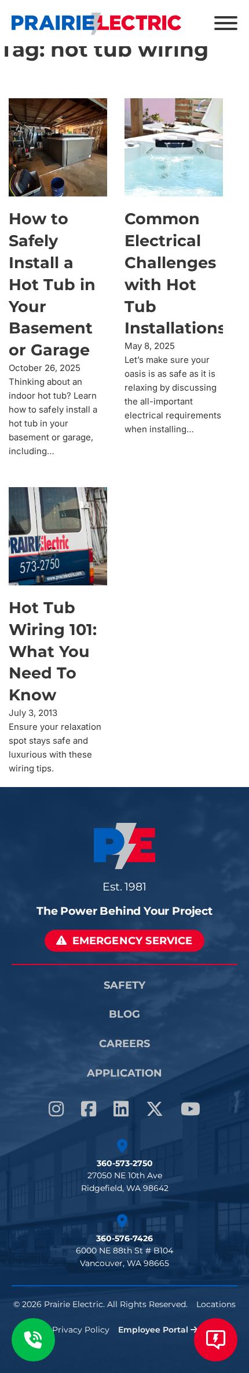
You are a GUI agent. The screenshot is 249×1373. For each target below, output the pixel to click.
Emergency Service (132, 940)
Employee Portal (154, 1329)
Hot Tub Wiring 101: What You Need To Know (53, 651)
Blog (124, 1014)
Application (124, 1072)
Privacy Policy (80, 1329)
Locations (216, 1304)
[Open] (225, 23)
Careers (124, 1043)
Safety (124, 985)
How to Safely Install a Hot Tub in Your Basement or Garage (52, 284)
